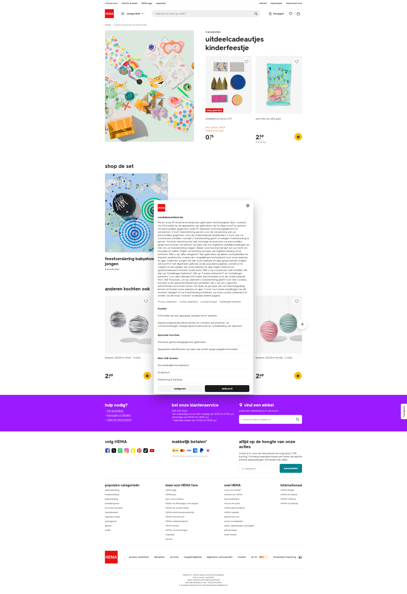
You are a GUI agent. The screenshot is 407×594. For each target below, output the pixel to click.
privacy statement (139, 557)
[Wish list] (290, 13)
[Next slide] (302, 324)
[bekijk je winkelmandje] (298, 13)
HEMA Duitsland (288, 494)
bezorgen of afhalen (119, 415)
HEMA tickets (172, 525)
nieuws (168, 539)
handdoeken (111, 512)
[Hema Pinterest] (139, 450)
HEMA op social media (177, 508)
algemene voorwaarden (219, 557)
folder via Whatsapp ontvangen (181, 503)
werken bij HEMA (233, 494)
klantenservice (231, 516)
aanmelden (291, 468)
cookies (242, 557)
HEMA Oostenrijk (289, 503)
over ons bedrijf (232, 490)
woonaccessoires (114, 508)
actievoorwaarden (233, 521)
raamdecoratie (112, 516)
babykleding (111, 499)
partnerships (230, 530)
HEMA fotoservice (174, 516)
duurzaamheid (231, 499)
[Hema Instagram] (126, 450)
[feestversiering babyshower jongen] (136, 222)
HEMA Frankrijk (288, 499)
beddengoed (112, 503)
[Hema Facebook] (107, 450)
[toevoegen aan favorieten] (246, 61)
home (108, 25)
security (174, 557)
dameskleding (112, 490)
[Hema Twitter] (114, 450)
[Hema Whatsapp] (120, 450)
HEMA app (170, 490)
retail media (230, 534)
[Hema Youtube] (152, 450)
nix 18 (254, 557)
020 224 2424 (179, 410)
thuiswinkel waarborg (284, 557)
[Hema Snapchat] (133, 450)
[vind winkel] (298, 419)
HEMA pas (170, 494)
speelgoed (110, 521)
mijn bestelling (115, 410)
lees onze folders (174, 499)
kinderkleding (112, 494)
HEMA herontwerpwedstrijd (179, 512)
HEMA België (287, 490)
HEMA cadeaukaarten (176, 521)
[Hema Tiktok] (145, 450)
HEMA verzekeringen (176, 530)
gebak (108, 525)
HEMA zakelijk (231, 512)
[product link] (228, 85)
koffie (107, 530)
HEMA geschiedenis (234, 508)
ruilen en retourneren (119, 419)
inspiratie (170, 534)
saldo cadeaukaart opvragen (239, 525)
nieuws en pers (232, 503)
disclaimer (159, 557)
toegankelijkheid (193, 557)
